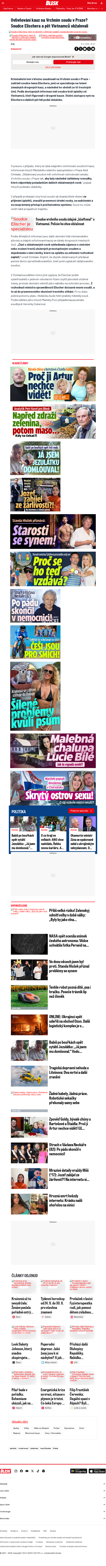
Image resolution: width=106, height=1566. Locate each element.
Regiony (16, 1433)
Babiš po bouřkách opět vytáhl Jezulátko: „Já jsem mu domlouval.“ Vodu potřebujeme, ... (23, 841)
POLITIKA (19, 811)
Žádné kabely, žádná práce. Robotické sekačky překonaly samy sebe (68, 1098)
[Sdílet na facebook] (76, 49)
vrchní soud (23, 1448)
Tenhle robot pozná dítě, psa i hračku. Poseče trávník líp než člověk (70, 991)
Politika (15, 830)
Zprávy (16, 1428)
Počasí (56, 1428)
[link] (16, 1471)
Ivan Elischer (45, 1448)
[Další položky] (102, 8)
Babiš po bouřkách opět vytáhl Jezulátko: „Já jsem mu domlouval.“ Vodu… (68, 1046)
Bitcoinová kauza (32, 1433)
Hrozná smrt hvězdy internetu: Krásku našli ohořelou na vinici (65, 1200)
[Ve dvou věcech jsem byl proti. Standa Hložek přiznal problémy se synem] (29, 969)
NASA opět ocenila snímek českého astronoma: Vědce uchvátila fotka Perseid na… (69, 940)
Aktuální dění (20, 1421)
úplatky (13, 1448)
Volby (26, 1428)
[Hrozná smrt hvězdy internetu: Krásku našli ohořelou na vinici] (29, 1204)
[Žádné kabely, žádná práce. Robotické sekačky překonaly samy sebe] (29, 1101)
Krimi (81, 1428)
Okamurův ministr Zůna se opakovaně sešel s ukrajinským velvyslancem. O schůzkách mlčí (82, 841)
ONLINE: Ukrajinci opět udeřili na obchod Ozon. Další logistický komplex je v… (69, 1021)
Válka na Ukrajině (41, 1428)
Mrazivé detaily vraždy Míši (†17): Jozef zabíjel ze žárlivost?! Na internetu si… (69, 1174)
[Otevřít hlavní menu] (3, 3)
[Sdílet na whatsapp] (89, 49)
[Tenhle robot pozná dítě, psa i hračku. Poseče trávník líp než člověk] (29, 997)
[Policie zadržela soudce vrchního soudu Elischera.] (53, 36)
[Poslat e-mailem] (93, 49)
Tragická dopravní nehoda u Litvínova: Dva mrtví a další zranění (69, 1072)
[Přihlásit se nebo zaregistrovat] (101, 3)
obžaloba (34, 1448)
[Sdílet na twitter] (81, 49)
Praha (55, 1448)
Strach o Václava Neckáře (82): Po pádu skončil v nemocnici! (67, 1149)
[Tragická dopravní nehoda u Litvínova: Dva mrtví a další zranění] (29, 1076)
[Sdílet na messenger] (85, 49)
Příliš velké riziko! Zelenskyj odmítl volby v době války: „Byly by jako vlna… (69, 914)
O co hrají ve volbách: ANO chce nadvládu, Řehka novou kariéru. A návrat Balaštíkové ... (52, 841)
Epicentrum (69, 1428)
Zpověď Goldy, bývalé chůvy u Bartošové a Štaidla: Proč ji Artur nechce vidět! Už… (70, 1123)
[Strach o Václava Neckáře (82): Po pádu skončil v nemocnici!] (29, 1153)
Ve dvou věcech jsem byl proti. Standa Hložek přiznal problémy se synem (69, 966)
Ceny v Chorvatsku (53, 1433)
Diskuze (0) (16, 49)
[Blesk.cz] (52, 3)
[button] (79, 1471)
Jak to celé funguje (53, 67)
